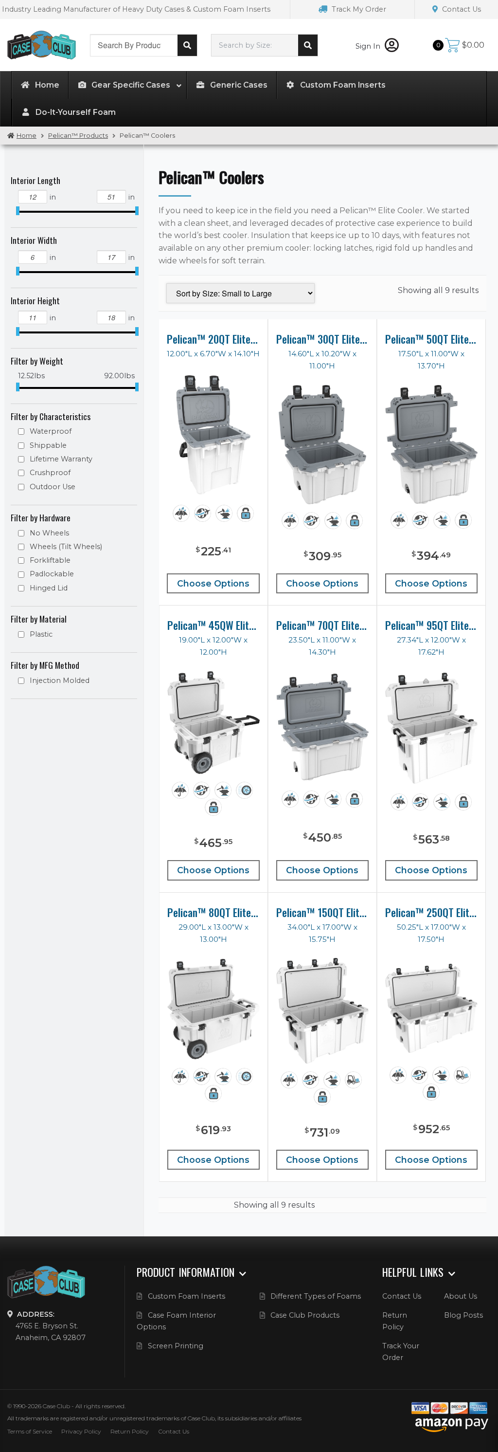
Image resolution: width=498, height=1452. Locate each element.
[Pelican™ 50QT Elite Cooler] (431, 444)
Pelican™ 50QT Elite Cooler (431, 339)
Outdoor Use (52, 486)
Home (26, 135)
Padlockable (52, 574)
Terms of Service (29, 1431)
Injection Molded (59, 680)
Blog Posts (463, 1315)
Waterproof (50, 431)
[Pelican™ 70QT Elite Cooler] (322, 727)
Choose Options (213, 583)
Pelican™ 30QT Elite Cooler (322, 339)
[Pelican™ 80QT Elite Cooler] (213, 1009)
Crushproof (50, 472)
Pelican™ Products (78, 135)
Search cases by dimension (308, 45)
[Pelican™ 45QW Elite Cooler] (213, 722)
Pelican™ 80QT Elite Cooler (213, 912)
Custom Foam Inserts (186, 1296)
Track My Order (358, 9)
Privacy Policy (81, 1431)
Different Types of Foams (315, 1296)
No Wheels (49, 533)
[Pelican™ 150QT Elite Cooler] (322, 1010)
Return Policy (129, 1431)
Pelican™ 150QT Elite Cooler (322, 912)
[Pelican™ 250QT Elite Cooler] (431, 1008)
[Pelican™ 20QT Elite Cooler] (213, 435)
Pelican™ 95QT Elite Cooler (431, 625)
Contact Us (460, 9)
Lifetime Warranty (61, 459)
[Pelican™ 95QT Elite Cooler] (431, 728)
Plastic (41, 634)
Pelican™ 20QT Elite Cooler (213, 339)
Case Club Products (304, 1315)
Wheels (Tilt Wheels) (66, 546)
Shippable (48, 445)
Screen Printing (175, 1346)
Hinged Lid (49, 588)
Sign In (369, 46)
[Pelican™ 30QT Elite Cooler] (322, 444)
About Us (460, 1296)
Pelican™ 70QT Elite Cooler (322, 625)
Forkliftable (50, 560)
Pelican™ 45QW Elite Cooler (213, 625)
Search (187, 45)
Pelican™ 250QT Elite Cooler (431, 912)
